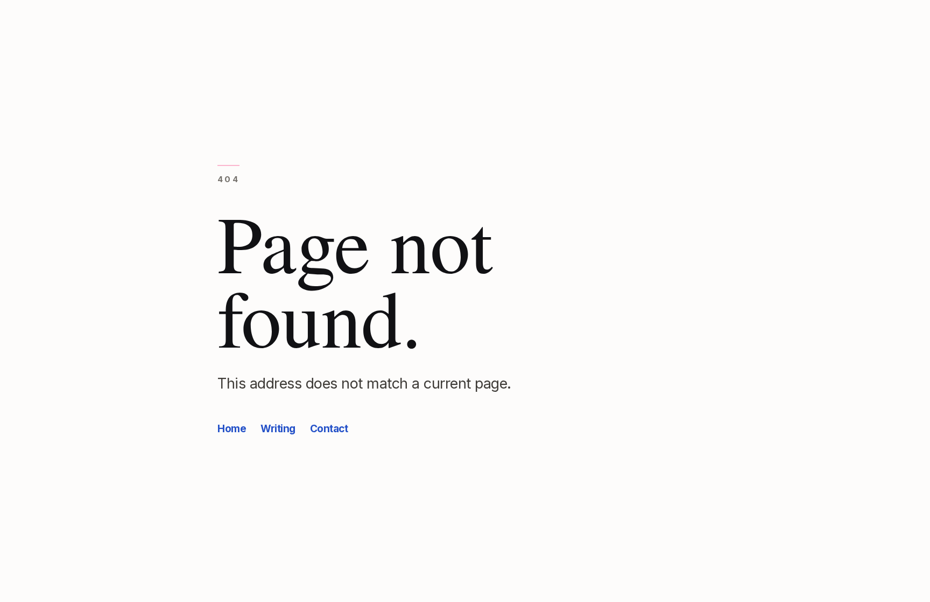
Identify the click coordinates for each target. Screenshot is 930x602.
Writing (277, 429)
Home (231, 429)
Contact (329, 429)
